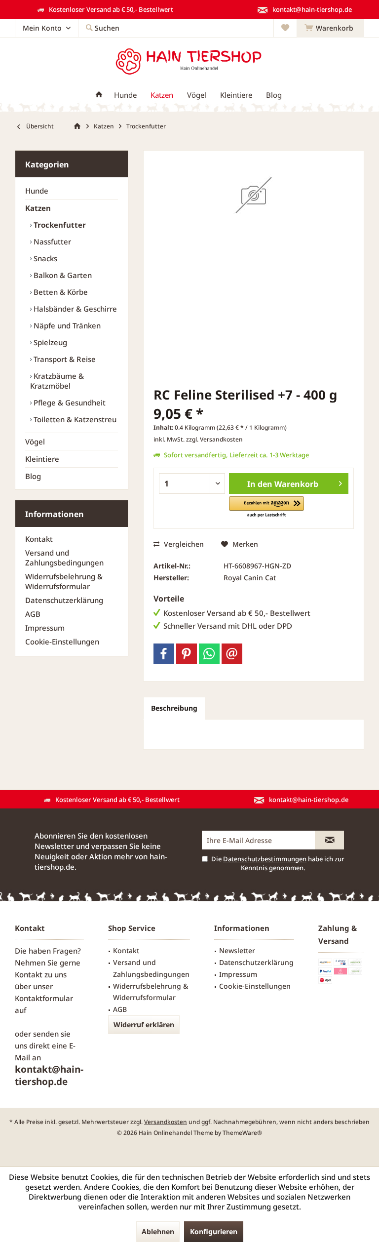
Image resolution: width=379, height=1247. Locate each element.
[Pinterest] (186, 654)
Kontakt (39, 539)
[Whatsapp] (209, 654)
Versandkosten (165, 1122)
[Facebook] (163, 654)
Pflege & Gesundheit (69, 402)
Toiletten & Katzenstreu (74, 419)
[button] (266, 507)
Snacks (44, 258)
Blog (33, 476)
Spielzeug (49, 342)
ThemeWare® (242, 1132)
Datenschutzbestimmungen (264, 858)
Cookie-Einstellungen (62, 641)
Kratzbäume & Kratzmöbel (57, 381)
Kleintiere (42, 459)
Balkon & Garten (62, 275)
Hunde (36, 191)
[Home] (99, 95)
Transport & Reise (64, 359)
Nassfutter (51, 241)
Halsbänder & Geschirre (74, 309)
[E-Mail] (232, 654)
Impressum (45, 628)
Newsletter (237, 950)
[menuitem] (330, 28)
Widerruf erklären (144, 1024)
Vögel (35, 441)
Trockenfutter (59, 225)
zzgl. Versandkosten (214, 439)
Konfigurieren (213, 1231)
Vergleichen (183, 544)
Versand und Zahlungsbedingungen (64, 557)
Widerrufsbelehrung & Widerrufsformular (64, 581)
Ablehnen (158, 1231)
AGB (32, 614)
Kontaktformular (44, 998)
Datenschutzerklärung (64, 600)
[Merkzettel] (285, 28)
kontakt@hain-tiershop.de (49, 1075)
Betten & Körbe (60, 292)
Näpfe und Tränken (66, 325)
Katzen (38, 208)
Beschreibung (174, 708)
